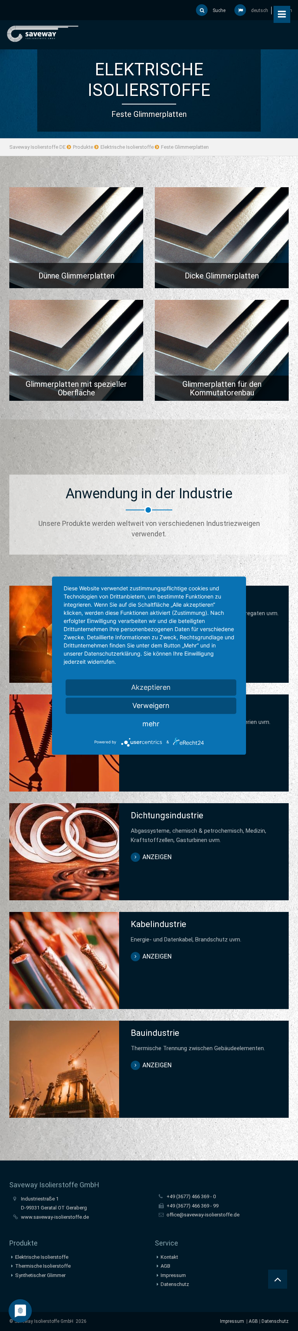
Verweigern (151, 705)
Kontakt (169, 1257)
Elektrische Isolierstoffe (127, 147)
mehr (150, 724)
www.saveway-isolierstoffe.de (55, 1217)
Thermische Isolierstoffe (43, 1266)
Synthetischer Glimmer (40, 1275)
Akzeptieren (151, 687)
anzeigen (76, 240)
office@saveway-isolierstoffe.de (202, 1215)
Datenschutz (175, 1284)
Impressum (173, 1275)
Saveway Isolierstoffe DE (37, 147)
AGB (165, 1266)
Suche (218, 10)
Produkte (83, 147)
